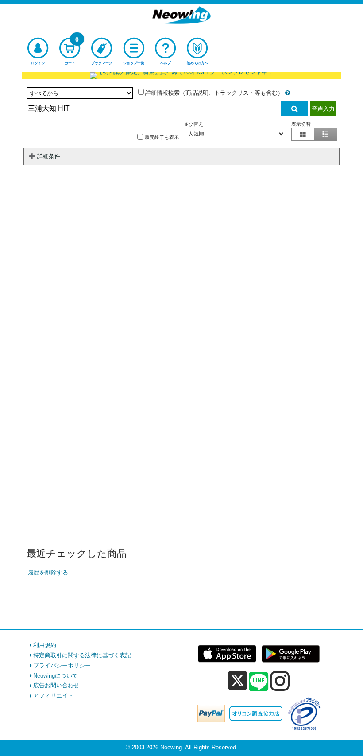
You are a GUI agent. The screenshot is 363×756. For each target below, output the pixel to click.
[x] (237, 681)
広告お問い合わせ (56, 685)
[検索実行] (294, 108)
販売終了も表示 (162, 136)
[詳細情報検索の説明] (287, 92)
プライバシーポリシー (62, 665)
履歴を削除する (48, 572)
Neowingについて (55, 675)
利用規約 (44, 645)
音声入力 (323, 108)
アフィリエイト (53, 695)
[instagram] (280, 680)
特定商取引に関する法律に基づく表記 (82, 655)
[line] (258, 682)
